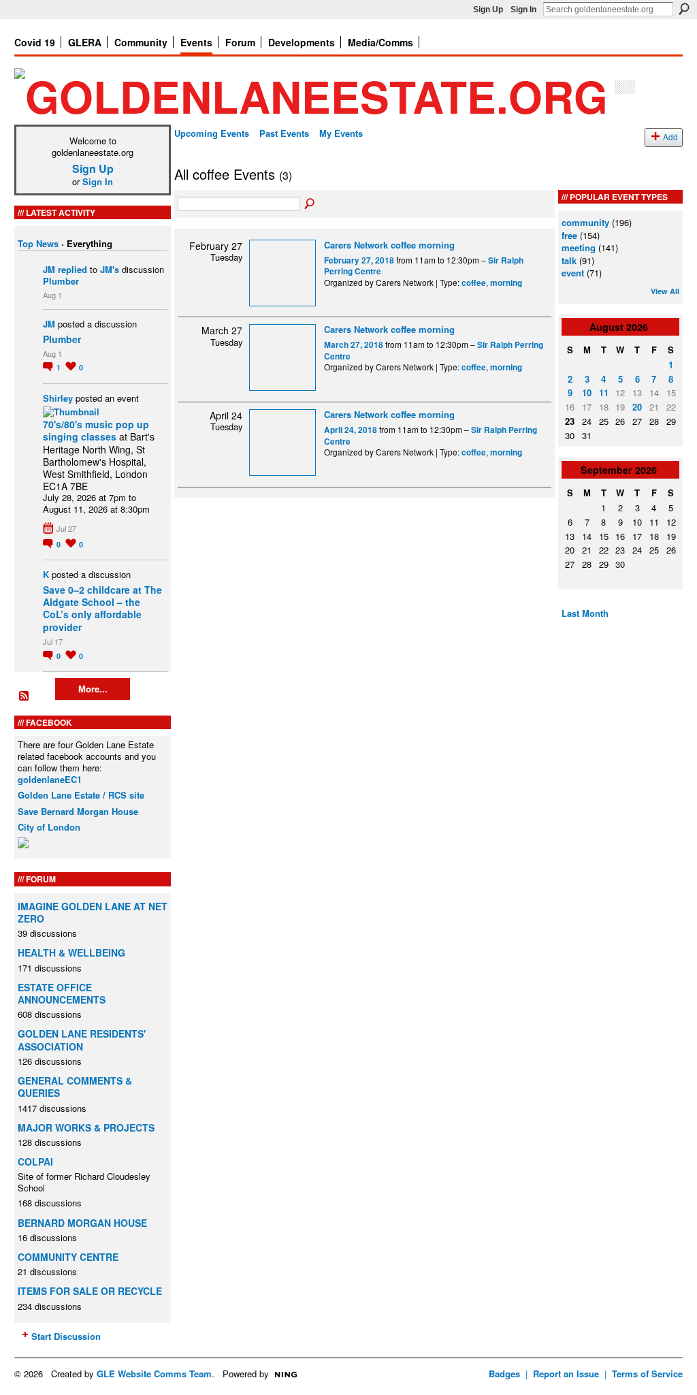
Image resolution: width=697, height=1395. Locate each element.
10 (586, 392)
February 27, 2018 (359, 260)
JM (49, 269)
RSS (24, 696)
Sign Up (488, 9)
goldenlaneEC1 (50, 779)
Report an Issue (566, 1373)
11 (604, 392)
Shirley (58, 397)
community (585, 222)
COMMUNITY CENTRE (68, 1257)
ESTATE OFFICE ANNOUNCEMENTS (62, 993)
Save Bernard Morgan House (78, 811)
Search (684, 9)
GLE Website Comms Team (154, 1373)
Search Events (310, 204)
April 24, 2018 (350, 430)
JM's (109, 269)
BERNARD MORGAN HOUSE (82, 1223)
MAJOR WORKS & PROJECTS (86, 1127)
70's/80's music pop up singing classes (96, 430)
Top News (38, 243)
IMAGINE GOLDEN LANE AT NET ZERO (92, 912)
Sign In (523, 9)
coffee (473, 283)
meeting (579, 247)
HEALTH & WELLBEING (71, 952)
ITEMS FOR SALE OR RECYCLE (90, 1291)
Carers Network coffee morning (389, 244)
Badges (504, 1373)
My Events (341, 133)
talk (569, 260)
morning (506, 283)
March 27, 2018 (353, 345)
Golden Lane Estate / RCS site (81, 794)
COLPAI (35, 1161)
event (573, 272)
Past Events (284, 133)
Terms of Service (647, 1373)
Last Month (585, 613)
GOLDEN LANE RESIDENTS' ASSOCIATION (82, 1040)
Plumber (61, 280)
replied (72, 269)
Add (670, 136)
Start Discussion (66, 1336)
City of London (49, 826)
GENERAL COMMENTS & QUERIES (75, 1087)
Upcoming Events (211, 133)
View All (665, 291)
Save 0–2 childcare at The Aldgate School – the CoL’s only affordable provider (102, 608)
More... (93, 688)
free (569, 235)
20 (637, 406)
